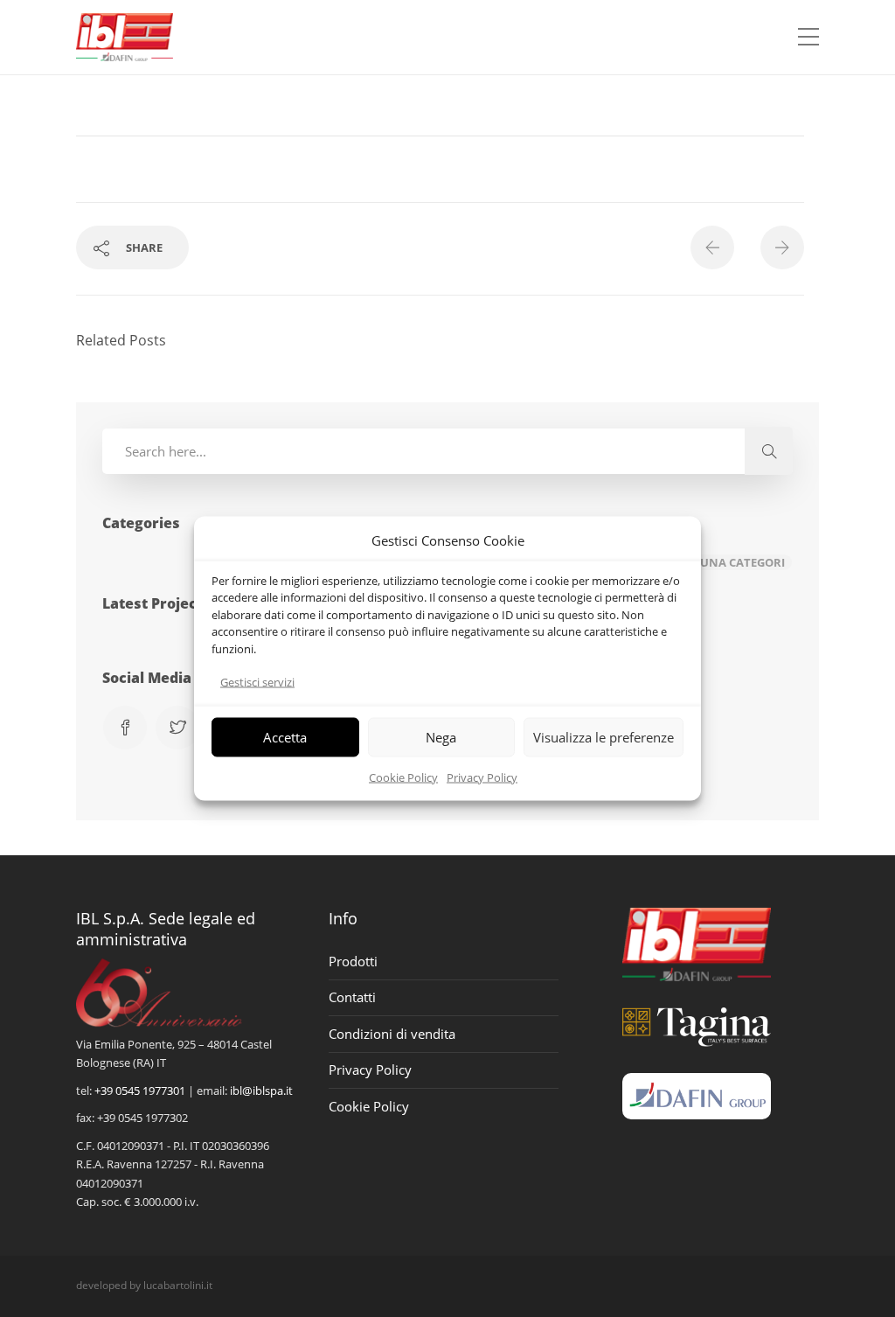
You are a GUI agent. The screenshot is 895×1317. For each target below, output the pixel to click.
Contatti (352, 997)
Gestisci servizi (257, 682)
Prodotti (353, 961)
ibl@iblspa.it (261, 1090)
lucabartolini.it (177, 1285)
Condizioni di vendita (392, 1033)
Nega (441, 737)
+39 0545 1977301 (139, 1090)
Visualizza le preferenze (603, 737)
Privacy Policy (482, 776)
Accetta (285, 737)
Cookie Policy (403, 776)
